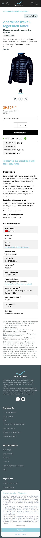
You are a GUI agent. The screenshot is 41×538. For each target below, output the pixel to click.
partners (14, 496)
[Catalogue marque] (20, 99)
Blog (4, 420)
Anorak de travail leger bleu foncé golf (18, 284)
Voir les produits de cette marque (17, 247)
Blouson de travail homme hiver (16, 11)
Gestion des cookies (9, 436)
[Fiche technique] (15, 99)
